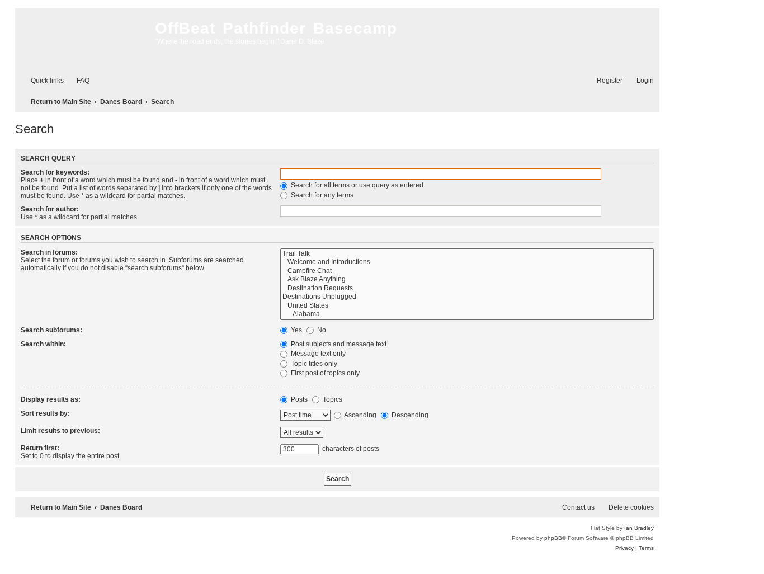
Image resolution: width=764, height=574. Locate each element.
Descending (409, 415)
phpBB (553, 538)
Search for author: (50, 209)
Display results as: (51, 399)
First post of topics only (324, 373)
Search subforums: (51, 330)
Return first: (40, 448)
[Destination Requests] (467, 288)
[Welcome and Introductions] (467, 262)
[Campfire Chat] (467, 271)
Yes (295, 330)
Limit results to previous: (60, 431)
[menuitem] (78, 80)
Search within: (43, 344)
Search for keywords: (55, 172)
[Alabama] (467, 314)
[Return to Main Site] (82, 39)
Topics (331, 399)
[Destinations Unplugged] (467, 297)
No (320, 330)
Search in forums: (49, 252)
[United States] (467, 306)
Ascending (359, 415)
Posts (298, 399)
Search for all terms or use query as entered (356, 185)
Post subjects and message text (337, 344)
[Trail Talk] (467, 254)
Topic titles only (313, 364)
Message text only (317, 353)
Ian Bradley (639, 528)
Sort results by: (45, 413)
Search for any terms (321, 195)
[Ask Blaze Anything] (467, 279)
